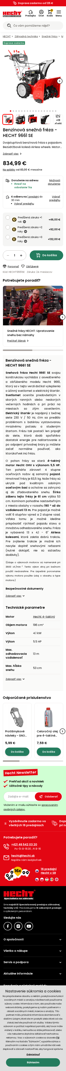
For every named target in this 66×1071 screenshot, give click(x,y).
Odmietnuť (33, 1054)
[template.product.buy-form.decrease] (7, 255)
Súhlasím (33, 1062)
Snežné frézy (50, 36)
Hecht (7, 36)
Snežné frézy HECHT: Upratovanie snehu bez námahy (30, 333)
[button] (30, 13)
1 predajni (33, 196)
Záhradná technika (26, 36)
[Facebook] (8, 926)
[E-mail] (6, 858)
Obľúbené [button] (32, 266)
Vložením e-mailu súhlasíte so (31, 807)
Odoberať (51, 796)
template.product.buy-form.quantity (14, 255)
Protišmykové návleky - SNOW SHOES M (16, 735)
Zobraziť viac (11, 154)
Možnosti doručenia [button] (54, 182)
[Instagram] (18, 926)
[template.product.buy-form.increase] (21, 255)
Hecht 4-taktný (44, 617)
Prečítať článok (16, 341)
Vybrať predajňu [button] (54, 198)
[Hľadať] (9, 26)
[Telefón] (6, 846)
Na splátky (9, 169)
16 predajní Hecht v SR (49, 871)
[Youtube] (29, 926)
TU (57, 1037)
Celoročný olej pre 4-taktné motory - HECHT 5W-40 (48, 737)
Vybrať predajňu (24, 203)
